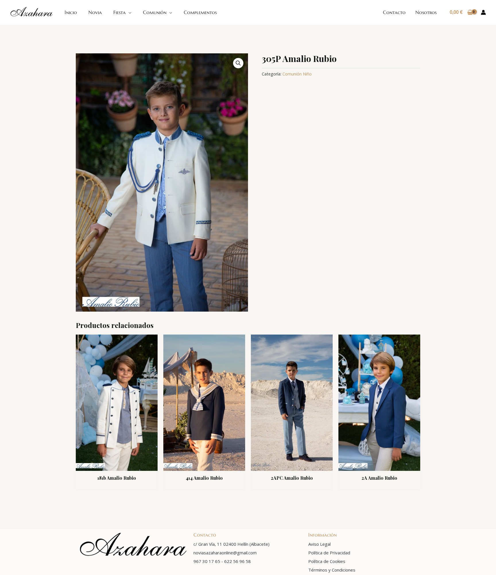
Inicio (71, 12)
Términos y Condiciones (331, 570)
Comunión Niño (297, 74)
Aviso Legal (319, 544)
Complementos (200, 12)
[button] (238, 63)
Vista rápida (116, 465)
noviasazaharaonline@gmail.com (225, 552)
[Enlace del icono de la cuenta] (483, 12)
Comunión (154, 12)
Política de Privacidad (329, 552)
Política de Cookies (326, 561)
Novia (95, 12)
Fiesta (119, 12)
